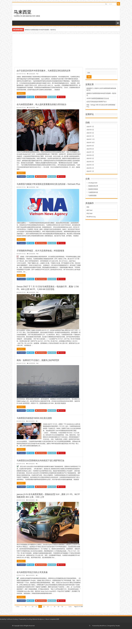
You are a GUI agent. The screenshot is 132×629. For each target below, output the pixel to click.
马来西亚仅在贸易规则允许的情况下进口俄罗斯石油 (40, 460)
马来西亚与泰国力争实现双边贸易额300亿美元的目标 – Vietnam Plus (48, 184)
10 (25, 606)
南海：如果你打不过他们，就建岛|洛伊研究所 (38, 360)
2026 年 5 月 (90, 133)
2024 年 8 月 (90, 149)
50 (62, 606)
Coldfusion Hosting (12, 619)
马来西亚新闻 (31, 73)
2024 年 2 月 (90, 168)
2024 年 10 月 (90, 142)
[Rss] (106, 4)
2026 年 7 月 (90, 126)
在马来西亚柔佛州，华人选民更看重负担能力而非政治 (41, 104)
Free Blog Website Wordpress (35, 619)
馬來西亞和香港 (93, 189)
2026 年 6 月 (90, 129)
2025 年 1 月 (90, 136)
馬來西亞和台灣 (93, 186)
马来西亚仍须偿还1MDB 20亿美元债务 (34, 418)
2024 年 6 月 (90, 155)
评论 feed (89, 213)
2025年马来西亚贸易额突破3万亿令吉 (98, 98)
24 (47, 606)
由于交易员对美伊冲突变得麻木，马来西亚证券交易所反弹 (43, 70)
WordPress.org (91, 216)
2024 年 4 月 (90, 161)
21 (36, 606)
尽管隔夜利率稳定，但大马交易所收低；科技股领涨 (40, 250)
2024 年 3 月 (90, 165)
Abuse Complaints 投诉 (52, 619)
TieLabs (117, 625)
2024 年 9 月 (90, 145)
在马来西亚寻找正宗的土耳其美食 (32, 572)
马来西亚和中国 (93, 192)
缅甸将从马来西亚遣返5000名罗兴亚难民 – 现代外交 (40, 29)
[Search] (118, 3)
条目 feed (89, 210)
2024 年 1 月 (90, 171)
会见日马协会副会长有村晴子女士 (97, 101)
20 (32, 606)
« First (17, 606)
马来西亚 (22, 12)
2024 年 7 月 (90, 152)
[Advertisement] (66, 51)
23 (44, 606)
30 (54, 606)
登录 (88, 207)
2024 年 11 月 (90, 139)
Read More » (21, 93)
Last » (70, 606)
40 (58, 606)
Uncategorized (92, 183)
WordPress (103, 625)
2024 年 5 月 (90, 158)
